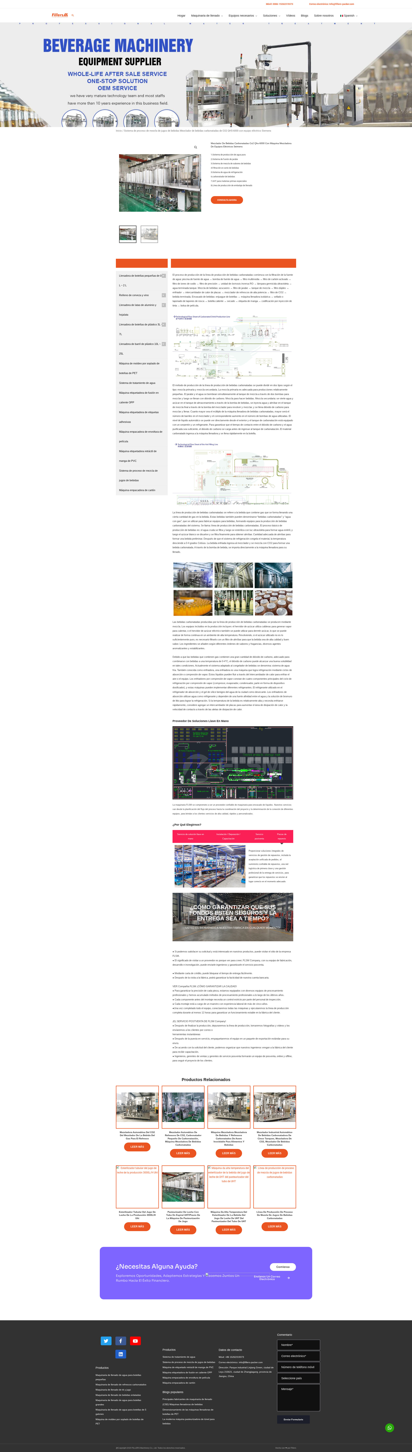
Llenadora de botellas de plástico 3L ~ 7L (140, 329)
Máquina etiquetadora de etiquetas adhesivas (139, 417)
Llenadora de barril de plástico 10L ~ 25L (140, 349)
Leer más (137, 1146)
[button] (280, 4)
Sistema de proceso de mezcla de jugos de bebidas (151, 130)
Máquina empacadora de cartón (137, 490)
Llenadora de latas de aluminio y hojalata (137, 310)
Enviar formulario (293, 1419)
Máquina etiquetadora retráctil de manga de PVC (138, 456)
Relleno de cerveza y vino (134, 295)
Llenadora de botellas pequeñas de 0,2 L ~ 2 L (141, 280)
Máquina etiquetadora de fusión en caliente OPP (139, 397)
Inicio (119, 130)
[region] (206, 74)
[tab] (191, 836)
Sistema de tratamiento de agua (137, 383)
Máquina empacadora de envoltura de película (140, 436)
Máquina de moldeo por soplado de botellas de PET (139, 368)
